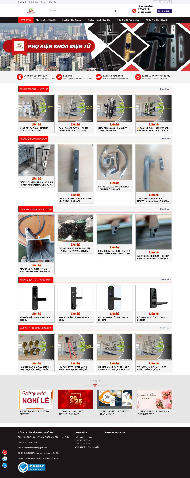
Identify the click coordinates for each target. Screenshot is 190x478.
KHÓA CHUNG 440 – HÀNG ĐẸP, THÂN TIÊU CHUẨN (112, 129)
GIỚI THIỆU (33, 2)
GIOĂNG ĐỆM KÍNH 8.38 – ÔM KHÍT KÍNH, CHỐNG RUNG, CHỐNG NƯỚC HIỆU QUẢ (153, 257)
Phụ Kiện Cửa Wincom (71, 20)
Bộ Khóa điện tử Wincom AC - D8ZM (74, 318)
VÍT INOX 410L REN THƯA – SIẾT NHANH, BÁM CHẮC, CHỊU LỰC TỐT (114, 368)
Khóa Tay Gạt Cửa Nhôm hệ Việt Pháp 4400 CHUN (34, 129)
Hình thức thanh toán (83, 437)
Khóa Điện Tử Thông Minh (128, 20)
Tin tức (43, 2)
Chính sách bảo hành (83, 440)
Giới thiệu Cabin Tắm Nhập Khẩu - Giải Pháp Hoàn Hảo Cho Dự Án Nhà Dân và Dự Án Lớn (36, 183)
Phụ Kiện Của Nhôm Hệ (46, 20)
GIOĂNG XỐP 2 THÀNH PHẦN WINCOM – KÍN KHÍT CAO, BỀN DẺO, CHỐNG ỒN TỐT (36, 270)
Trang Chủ (22, 2)
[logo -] (31, 11)
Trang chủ (26, 20)
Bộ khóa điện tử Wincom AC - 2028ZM (152, 318)
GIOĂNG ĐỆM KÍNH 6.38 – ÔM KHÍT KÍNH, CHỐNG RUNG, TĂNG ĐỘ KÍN (114, 252)
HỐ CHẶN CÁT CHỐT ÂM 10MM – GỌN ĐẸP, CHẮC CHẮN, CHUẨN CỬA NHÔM (36, 368)
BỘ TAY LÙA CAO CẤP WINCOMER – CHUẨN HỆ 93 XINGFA (113, 188)
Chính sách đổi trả (82, 444)
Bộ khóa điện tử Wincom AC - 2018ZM (113, 318)
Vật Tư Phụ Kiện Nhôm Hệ (157, 20)
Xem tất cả (164, 89)
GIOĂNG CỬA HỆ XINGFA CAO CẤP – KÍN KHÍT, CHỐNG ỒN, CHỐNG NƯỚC (74, 249)
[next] (183, 47)
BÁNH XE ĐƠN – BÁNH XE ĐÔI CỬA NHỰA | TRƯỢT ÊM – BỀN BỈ (152, 129)
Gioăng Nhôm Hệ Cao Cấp (99, 20)
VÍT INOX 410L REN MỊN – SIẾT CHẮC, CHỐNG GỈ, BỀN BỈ (151, 368)
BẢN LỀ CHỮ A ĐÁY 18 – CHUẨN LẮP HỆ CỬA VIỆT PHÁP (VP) (74, 129)
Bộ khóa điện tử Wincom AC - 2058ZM (35, 318)
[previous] (7, 47)
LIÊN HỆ (52, 2)
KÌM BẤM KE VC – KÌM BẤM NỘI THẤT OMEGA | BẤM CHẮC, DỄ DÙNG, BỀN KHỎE (73, 368)
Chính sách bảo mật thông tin (87, 447)
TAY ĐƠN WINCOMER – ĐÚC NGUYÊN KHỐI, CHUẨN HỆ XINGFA (153, 200)
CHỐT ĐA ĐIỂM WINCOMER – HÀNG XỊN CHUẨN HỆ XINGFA (75, 200)
